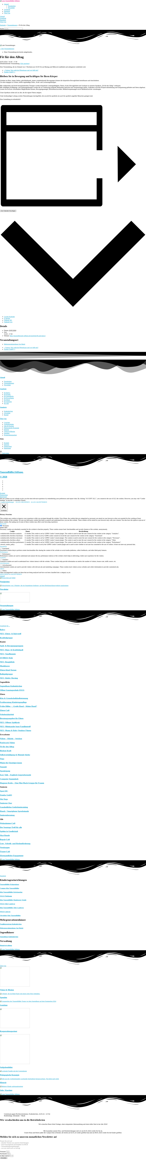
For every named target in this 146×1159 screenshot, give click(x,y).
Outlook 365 (8, 320)
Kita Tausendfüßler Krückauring (11, 892)
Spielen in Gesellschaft (9, 831)
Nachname (3, 1154)
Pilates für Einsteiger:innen (11, 763)
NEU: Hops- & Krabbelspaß (11, 650)
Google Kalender (9, 317)
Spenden (3, 997)
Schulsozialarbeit (7, 714)
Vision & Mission (7, 990)
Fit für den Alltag (7, 747)
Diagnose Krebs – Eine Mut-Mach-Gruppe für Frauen (22, 783)
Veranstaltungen (12, 25)
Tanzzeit (3, 767)
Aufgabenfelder (6, 1067)
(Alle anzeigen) (24, 63)
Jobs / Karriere (6, 1090)
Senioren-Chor (6, 803)
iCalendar (7, 318)
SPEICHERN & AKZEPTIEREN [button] (11, 574)
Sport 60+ (4, 791)
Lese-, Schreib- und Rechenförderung (15, 843)
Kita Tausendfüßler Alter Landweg (12, 908)
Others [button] (2, 569)
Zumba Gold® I (9, 72)
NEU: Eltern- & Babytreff (10, 634)
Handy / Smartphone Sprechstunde (14, 811)
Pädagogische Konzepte (9, 1075)
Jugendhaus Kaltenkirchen (11, 686)
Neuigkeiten (12, 6)
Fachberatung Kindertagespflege (13, 702)
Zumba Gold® (6, 795)
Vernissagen (5, 847)
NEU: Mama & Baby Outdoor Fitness (15, 730)
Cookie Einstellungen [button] (7, 502)
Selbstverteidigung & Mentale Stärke (15, 755)
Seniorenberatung (7, 815)
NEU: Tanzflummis (8, 654)
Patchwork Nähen (7, 743)
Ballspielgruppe (6, 674)
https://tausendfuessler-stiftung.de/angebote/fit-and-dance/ (28, 336)
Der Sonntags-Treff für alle (11, 827)
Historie (3, 1083)
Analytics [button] (3, 557)
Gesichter (4, 1005)
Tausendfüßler (11, 472)
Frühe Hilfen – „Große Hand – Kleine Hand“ (18, 706)
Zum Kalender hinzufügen (8, 211)
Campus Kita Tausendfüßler (9, 888)
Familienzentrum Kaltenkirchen (11, 924)
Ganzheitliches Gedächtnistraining (14, 807)
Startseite (3, 25)
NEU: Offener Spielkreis (10, 722)
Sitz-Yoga (4, 799)
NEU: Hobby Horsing (9, 678)
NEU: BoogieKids (7, 662)
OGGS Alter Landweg (7, 904)
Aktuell (6, 4)
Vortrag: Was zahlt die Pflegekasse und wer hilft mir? (21, 70)
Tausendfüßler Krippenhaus (9, 884)
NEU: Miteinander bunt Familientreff (15, 726)
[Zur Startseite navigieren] (10, 1)
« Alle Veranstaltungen (7, 49)
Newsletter (11, 8)
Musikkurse (5, 666)
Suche (2, 29)
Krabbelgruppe (6, 638)
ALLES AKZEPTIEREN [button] (39, 502)
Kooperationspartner (8, 1031)
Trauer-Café (5, 852)
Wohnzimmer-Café (7, 823)
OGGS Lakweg (5, 912)
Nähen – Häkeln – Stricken (11, 739)
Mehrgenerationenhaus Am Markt (14, 344)
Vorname (3, 1151)
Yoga (2, 759)
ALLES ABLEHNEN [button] (22, 502)
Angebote (7, 9)
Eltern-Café (4, 710)
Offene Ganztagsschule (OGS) (12, 690)
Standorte (7, 11)
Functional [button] (3, 546)
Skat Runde (5, 835)
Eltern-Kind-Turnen (8, 670)
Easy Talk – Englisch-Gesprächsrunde (15, 775)
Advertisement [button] (4, 563)
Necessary (5, 526)
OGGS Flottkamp (6, 896)
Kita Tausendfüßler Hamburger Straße (13, 900)
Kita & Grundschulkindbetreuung (14, 698)
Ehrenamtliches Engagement (11, 856)
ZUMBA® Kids (6, 658)
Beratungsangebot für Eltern (11, 718)
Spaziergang (5, 771)
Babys (2, 630)
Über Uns (7, 13)
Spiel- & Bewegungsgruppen (11, 646)
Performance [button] (4, 552)
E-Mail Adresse (5, 1156)
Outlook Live (8, 322)
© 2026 (3, 476)
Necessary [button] (3, 524)
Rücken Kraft (5, 751)
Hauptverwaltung (6, 945)
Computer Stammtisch (9, 779)
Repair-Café (5, 839)
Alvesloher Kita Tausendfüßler (10, 915)
